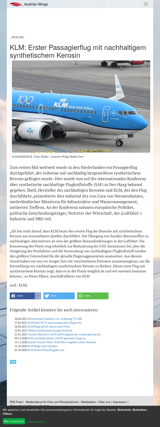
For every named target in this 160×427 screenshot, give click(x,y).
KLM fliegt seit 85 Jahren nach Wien (49, 326)
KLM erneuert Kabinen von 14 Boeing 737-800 (55, 319)
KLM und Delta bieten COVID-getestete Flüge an (57, 338)
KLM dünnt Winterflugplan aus (46, 350)
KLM (13, 361)
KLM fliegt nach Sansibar (43, 346)
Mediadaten (88, 402)
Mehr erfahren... (37, 422)
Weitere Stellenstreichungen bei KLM (50, 330)
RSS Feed (16, 402)
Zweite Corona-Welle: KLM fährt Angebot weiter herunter (62, 342)
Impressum (120, 402)
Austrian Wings (35, 3)
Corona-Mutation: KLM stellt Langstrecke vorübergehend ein (64, 334)
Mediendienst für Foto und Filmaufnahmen (52, 402)
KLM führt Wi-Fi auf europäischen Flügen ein (55, 322)
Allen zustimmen (14, 421)
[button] (25, 295)
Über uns (104, 402)
